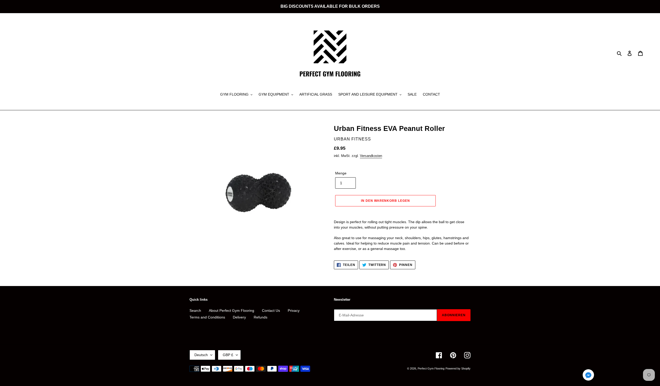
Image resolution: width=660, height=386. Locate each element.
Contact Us (271, 310)
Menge (340, 173)
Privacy (294, 310)
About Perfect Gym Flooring (231, 310)
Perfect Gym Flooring (431, 368)
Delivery (239, 317)
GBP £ (228, 355)
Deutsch (201, 355)
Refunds (260, 317)
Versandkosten (371, 156)
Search (195, 310)
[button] (588, 375)
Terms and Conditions (207, 317)
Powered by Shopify (458, 368)
